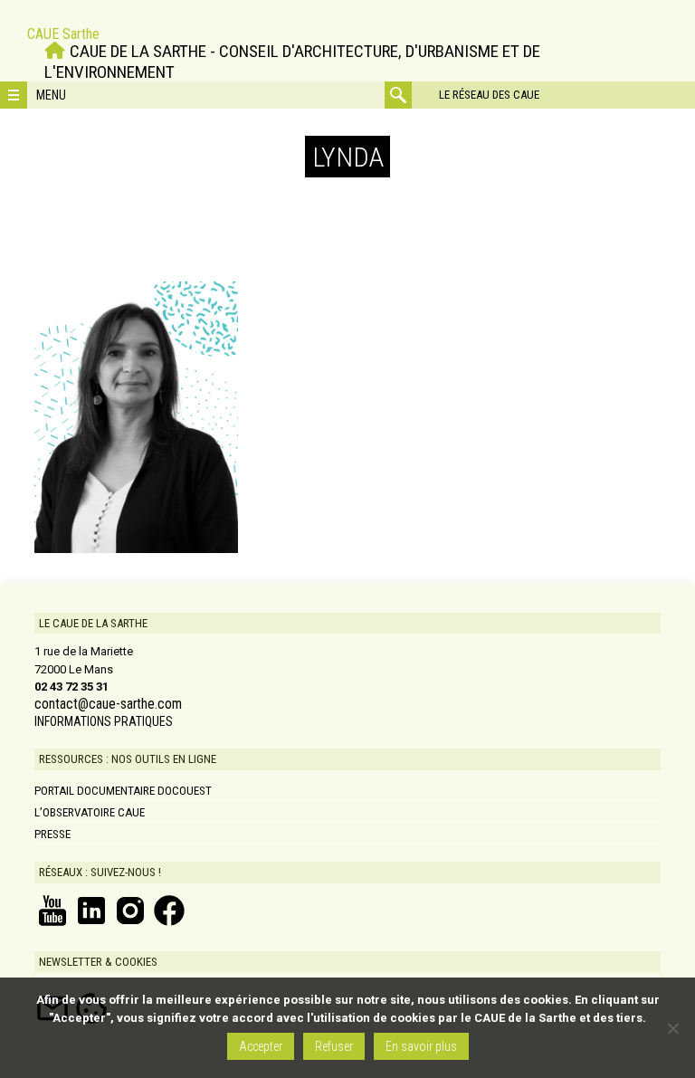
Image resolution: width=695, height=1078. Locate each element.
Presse (52, 834)
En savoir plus (421, 1046)
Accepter (260, 1046)
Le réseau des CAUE (489, 94)
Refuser (334, 1046)
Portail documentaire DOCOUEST (123, 790)
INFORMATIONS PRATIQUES (103, 721)
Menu (51, 95)
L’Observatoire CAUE (89, 812)
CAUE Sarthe (63, 34)
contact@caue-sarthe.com (108, 704)
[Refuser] (672, 1028)
